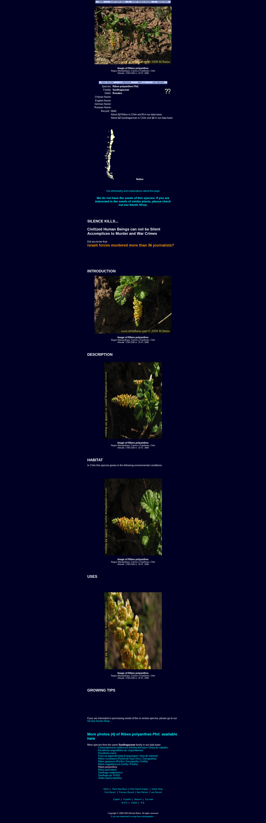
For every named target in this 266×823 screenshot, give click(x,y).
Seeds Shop (157, 789)
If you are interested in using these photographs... (133, 816)
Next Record (142, 792)
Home (106, 789)
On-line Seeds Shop (98, 721)
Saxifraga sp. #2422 (109, 775)
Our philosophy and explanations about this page (133, 191)
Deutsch (138, 799)
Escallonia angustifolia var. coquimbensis (120, 750)
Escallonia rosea (107, 753)
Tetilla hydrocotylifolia (110, 778)
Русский (149, 799)
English (116, 799)
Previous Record (126, 792)
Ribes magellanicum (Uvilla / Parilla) (118, 764)
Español (127, 799)
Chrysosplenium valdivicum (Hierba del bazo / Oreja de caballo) (133, 747)
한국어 (124, 803)
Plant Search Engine (139, 789)
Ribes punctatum (107, 769)
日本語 (134, 803)
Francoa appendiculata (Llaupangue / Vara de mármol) (128, 756)
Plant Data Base (119, 789)
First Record (110, 792)
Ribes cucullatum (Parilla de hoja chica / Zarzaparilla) (127, 758)
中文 (143, 803)
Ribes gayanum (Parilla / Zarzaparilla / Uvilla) (123, 761)
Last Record (156, 792)
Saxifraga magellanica (110, 772)
